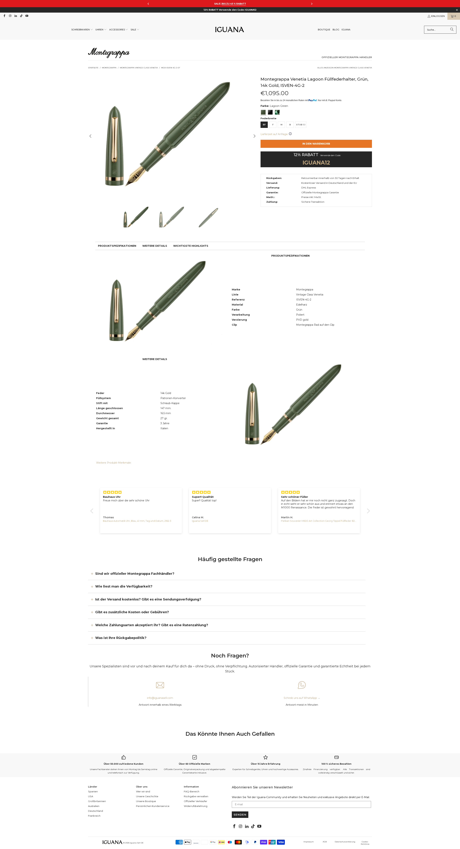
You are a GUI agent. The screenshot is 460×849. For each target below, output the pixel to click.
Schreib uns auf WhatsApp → (302, 698)
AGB (325, 842)
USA (90, 796)
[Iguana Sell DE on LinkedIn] (15, 16)
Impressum (308, 842)
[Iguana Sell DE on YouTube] (26, 16)
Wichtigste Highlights (190, 245)
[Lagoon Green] (263, 112)
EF (264, 124)
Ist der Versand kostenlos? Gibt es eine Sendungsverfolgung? (148, 599)
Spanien (93, 791)
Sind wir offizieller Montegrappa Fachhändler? (134, 574)
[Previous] (91, 136)
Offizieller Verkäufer (195, 801)
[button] (82, 30)
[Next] (254, 136)
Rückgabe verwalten (196, 796)
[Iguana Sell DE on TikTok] (21, 16)
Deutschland (95, 810)
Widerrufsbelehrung (195, 806)
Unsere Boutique (146, 801)
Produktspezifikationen (117, 245)
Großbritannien (97, 801)
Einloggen (438, 16)
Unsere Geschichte (147, 796)
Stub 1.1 (300, 124)
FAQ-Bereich (191, 791)
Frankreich (94, 815)
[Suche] (451, 30)
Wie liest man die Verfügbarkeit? (123, 586)
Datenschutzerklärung (345, 842)
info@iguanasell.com (160, 698)
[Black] (270, 112)
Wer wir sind (143, 791)
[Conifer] (277, 112)
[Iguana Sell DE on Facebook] (4, 16)
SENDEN (240, 814)
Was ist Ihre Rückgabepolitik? (120, 638)
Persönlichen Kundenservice (152, 806)
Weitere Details (154, 245)
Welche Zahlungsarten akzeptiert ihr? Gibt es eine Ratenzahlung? (151, 625)
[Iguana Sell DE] (229, 30)
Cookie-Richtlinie (365, 843)
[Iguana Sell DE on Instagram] (9, 16)
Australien (93, 806)
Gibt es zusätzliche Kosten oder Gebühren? (132, 612)
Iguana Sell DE (137, 843)
